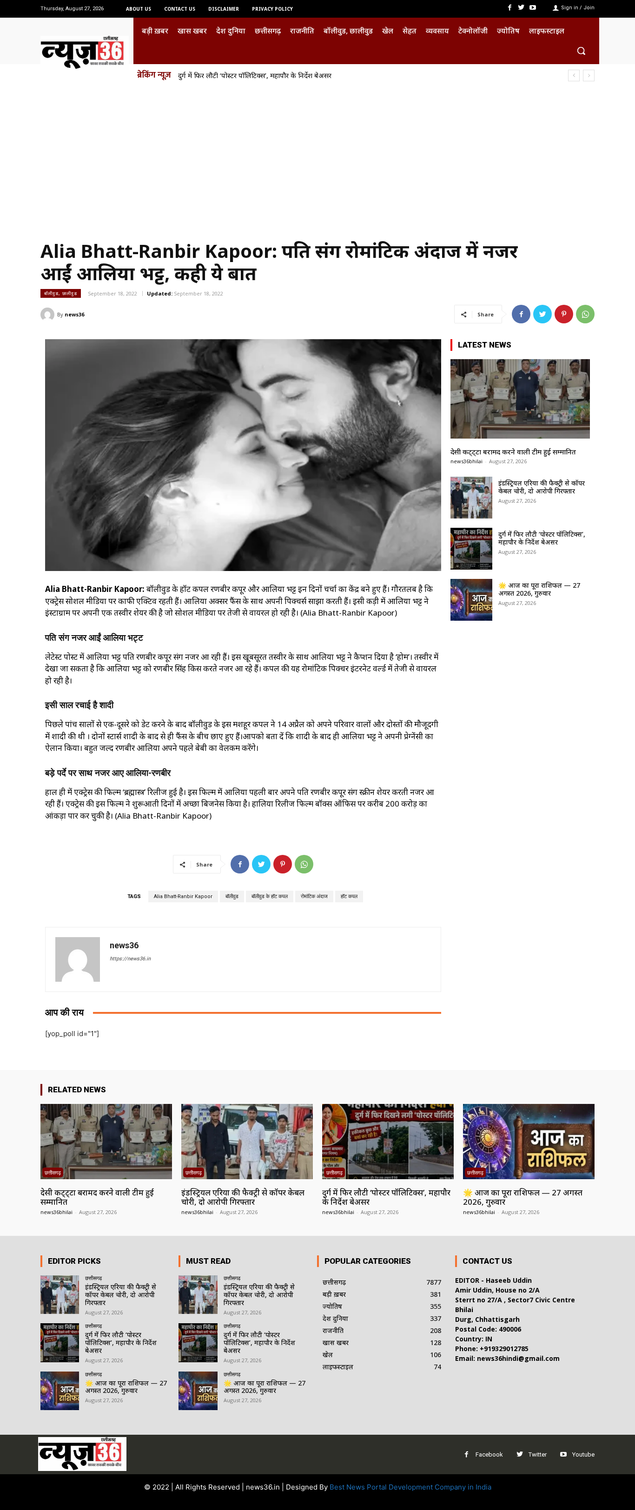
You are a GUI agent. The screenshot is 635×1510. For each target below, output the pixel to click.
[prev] (574, 75)
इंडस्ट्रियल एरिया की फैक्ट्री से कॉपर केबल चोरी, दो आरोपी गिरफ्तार (541, 487)
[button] (581, 50)
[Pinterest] (564, 314)
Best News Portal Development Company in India (410, 1487)
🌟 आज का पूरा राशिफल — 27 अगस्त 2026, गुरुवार (539, 589)
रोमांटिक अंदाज (314, 896)
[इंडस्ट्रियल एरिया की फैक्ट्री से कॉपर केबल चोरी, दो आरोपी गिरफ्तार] (471, 498)
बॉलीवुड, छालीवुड (60, 293)
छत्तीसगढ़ (53, 1172)
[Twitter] (521, 7)
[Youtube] (533, 7)
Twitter (538, 1454)
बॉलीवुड (231, 896)
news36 (74, 314)
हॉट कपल (349, 896)
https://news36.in (130, 959)
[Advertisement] (317, 157)
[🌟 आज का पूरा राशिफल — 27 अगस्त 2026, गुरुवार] (471, 600)
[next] (589, 75)
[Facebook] (509, 7)
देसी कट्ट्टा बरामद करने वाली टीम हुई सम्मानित (513, 451)
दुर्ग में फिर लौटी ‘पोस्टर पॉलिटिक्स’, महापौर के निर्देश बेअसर (254, 75)
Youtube (583, 1454)
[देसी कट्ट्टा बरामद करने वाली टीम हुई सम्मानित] (520, 399)
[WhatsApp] (585, 314)
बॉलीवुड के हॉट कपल (269, 896)
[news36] (48, 315)
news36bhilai (466, 461)
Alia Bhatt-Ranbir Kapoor (183, 896)
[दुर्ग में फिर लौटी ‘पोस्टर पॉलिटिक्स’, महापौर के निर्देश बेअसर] (471, 549)
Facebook (489, 1454)
